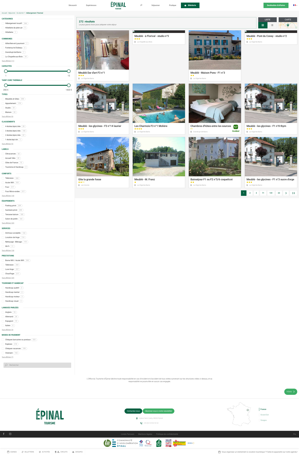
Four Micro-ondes (15, 191)
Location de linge (14, 237)
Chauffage (12, 273)
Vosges (263, 420)
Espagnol (11, 321)
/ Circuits (62, 452)
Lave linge (12, 269)
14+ (271, 193)
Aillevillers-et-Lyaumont (16, 43)
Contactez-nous (133, 411)
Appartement (13, 103)
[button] (72, 5)
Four (9, 187)
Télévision (11, 178)
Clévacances (12, 154)
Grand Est (264, 415)
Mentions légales (145, 434)
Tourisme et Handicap (15, 167)
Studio (10, 108)
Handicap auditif (13, 288)
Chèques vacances (15, 348)
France (263, 409)
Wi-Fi (9, 246)
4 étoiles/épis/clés (14, 126)
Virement (11, 353)
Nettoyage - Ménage (16, 242)
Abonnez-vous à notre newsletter (158, 411)
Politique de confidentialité (167, 434)
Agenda (13, 452)
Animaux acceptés (15, 233)
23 (279, 193)
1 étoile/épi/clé (13, 139)
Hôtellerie (10, 32)
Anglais (10, 312)
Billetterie (29, 452)
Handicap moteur (14, 297)
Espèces (11, 344)
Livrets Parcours (127, 434)
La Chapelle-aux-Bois (16, 57)
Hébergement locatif (16, 23)
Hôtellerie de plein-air (15, 28)
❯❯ (293, 193)
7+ (263, 193)
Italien (9, 325)
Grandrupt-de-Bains (14, 52)
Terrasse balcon (14, 214)
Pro (294, 434)
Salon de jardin (14, 219)
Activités (46, 452)
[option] (239, 452)
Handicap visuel (13, 301)
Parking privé (13, 205)
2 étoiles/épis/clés (14, 135)
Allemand (11, 316)
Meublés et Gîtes (14, 99)
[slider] (6, 71)
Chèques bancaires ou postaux (20, 340)
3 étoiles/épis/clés (15, 131)
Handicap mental (13, 292)
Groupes (79, 452)
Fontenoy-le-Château (15, 48)
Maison (10, 112)
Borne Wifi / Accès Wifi (17, 260)
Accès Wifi (12, 182)
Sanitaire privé (13, 210)
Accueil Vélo (12, 158)
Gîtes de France (13, 162)
